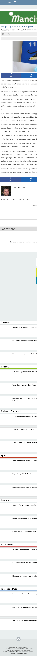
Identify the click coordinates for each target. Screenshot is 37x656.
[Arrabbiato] (10, 212)
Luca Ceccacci (18, 187)
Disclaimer (31, 651)
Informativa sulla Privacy (21, 653)
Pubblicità (12, 653)
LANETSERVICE (14, 651)
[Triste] (31, 212)
